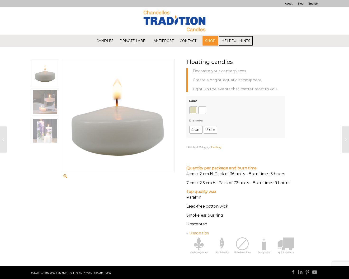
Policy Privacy (83, 272)
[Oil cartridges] (345, 139)
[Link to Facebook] (293, 272)
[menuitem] (289, 3)
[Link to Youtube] (314, 272)
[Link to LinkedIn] (300, 272)
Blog (300, 3)
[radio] (193, 110)
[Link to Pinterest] (307, 272)
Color (193, 100)
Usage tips (199, 233)
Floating (216, 147)
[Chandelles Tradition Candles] (174, 21)
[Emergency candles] (3, 139)
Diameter (196, 120)
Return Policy (102, 272)
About (288, 3)
